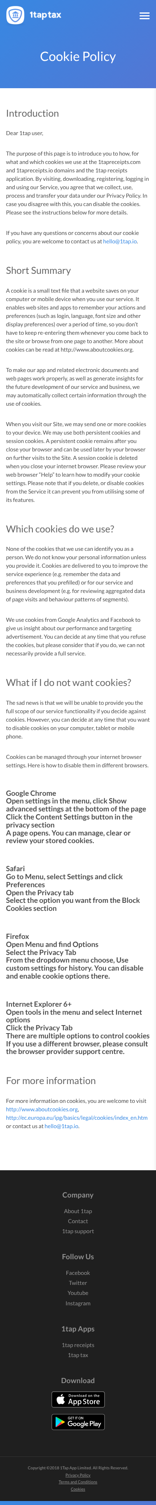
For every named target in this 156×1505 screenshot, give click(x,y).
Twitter (78, 1282)
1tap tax (78, 1354)
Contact (78, 1221)
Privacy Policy (78, 1475)
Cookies (78, 1489)
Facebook (78, 1272)
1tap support (78, 1231)
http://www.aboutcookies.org (42, 1109)
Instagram (78, 1303)
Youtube (78, 1292)
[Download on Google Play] (78, 1422)
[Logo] (36, 10)
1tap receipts (78, 1344)
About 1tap (78, 1211)
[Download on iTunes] (78, 1400)
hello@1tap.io (120, 241)
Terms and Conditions (78, 1482)
